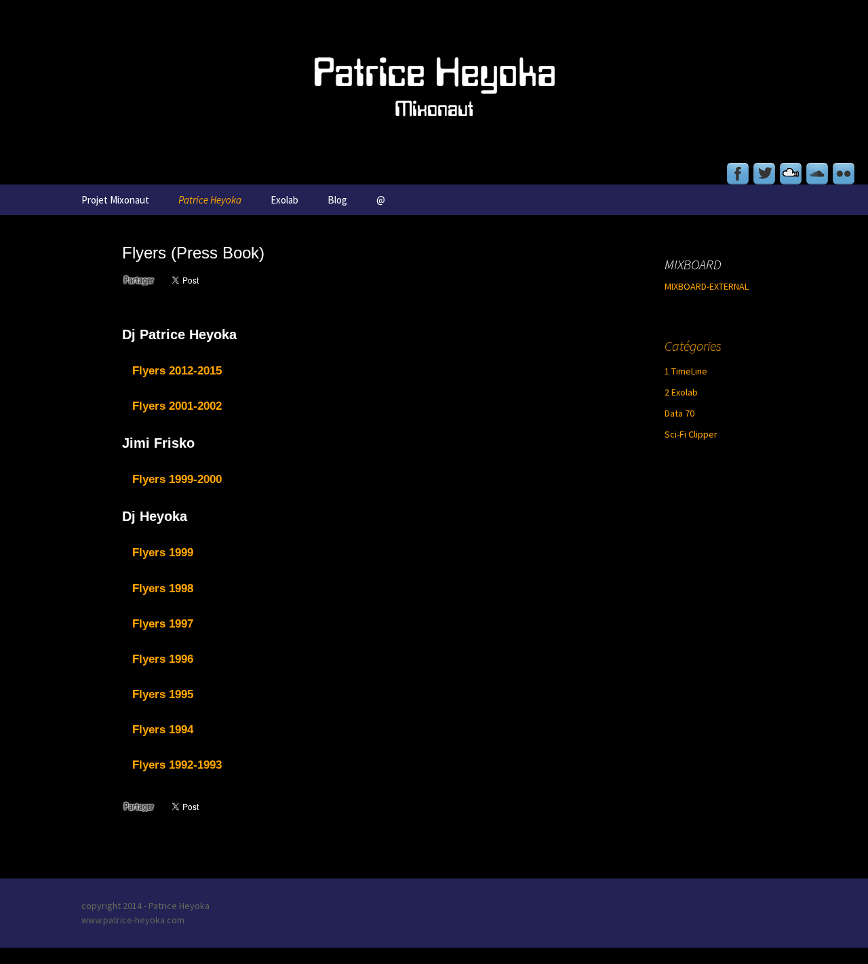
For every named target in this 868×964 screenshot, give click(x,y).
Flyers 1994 (162, 729)
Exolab (284, 199)
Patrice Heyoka (209, 199)
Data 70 (679, 413)
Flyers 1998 (162, 588)
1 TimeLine (686, 371)
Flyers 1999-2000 (177, 479)
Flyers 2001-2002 (177, 406)
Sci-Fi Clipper (691, 434)
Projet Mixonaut (115, 199)
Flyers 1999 (162, 552)
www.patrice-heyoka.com (132, 920)
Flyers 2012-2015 (177, 370)
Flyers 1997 (162, 623)
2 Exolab (681, 392)
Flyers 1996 (162, 659)
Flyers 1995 (162, 694)
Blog (337, 199)
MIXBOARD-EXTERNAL (707, 286)
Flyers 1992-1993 (177, 764)
